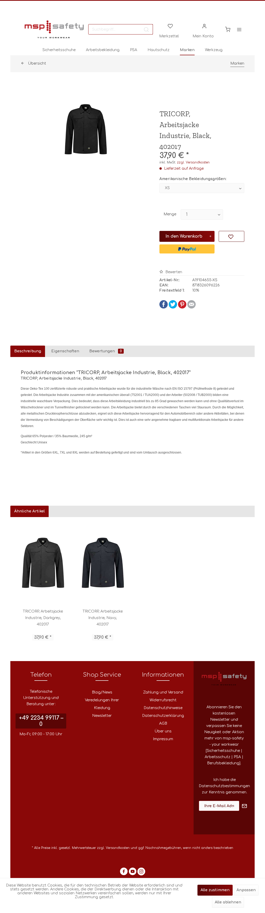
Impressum (163, 739)
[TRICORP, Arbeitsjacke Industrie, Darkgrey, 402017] (43, 563)
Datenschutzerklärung (163, 716)
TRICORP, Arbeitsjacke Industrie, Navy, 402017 (103, 617)
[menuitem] (120, 29)
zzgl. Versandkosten (193, 162)
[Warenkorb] (228, 29)
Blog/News (102, 692)
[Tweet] (173, 307)
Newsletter (102, 716)
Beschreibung (27, 351)
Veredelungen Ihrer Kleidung (102, 704)
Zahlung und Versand (163, 692)
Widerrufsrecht (163, 700)
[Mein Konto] (204, 25)
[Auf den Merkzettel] (231, 236)
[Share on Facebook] (163, 307)
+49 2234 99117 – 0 (41, 721)
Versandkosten (118, 848)
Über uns (163, 731)
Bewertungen (105, 351)
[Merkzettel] (170, 25)
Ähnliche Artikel (29, 511)
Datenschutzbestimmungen (224, 786)
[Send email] (191, 307)
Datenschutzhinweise (163, 708)
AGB (163, 723)
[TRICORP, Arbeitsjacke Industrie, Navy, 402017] (103, 563)
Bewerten (173, 272)
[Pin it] (182, 307)
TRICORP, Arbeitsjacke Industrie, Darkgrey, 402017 (43, 617)
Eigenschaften (65, 351)
